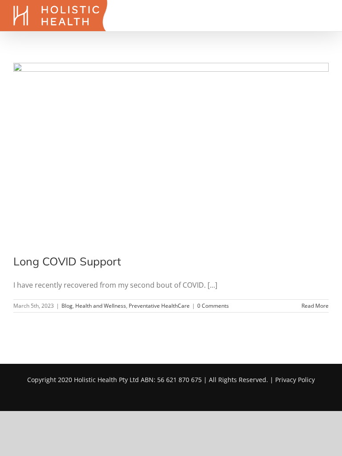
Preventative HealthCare (159, 305)
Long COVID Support (67, 261)
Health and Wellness (100, 305)
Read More (315, 305)
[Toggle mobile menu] (325, 15)
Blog (67, 305)
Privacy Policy (295, 379)
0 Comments (213, 305)
